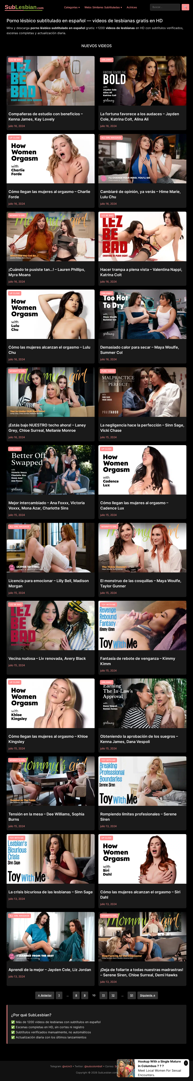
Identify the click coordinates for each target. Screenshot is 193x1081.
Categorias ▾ (72, 7)
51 (131, 995)
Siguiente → (147, 995)
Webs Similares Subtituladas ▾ (103, 7)
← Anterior (45, 995)
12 (113, 995)
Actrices (132, 7)
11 (103, 995)
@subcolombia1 (93, 1066)
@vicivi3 (67, 1066)
